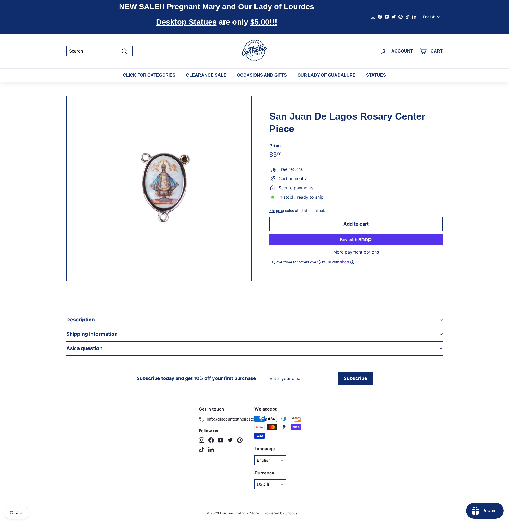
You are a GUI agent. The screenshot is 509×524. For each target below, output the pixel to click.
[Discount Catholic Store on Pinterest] (240, 440)
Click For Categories (149, 75)
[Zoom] (159, 188)
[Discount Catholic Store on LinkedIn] (211, 449)
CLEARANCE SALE (206, 75)
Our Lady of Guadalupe (326, 75)
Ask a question (84, 348)
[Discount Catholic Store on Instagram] (201, 440)
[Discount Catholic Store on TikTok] (201, 449)
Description (80, 320)
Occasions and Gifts (262, 75)
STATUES (376, 75)
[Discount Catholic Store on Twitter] (230, 440)
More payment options (356, 252)
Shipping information (92, 334)
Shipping (276, 210)
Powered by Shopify (281, 513)
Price (275, 145)
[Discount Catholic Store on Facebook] (211, 440)
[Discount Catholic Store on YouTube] (220, 440)
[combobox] (99, 51)
